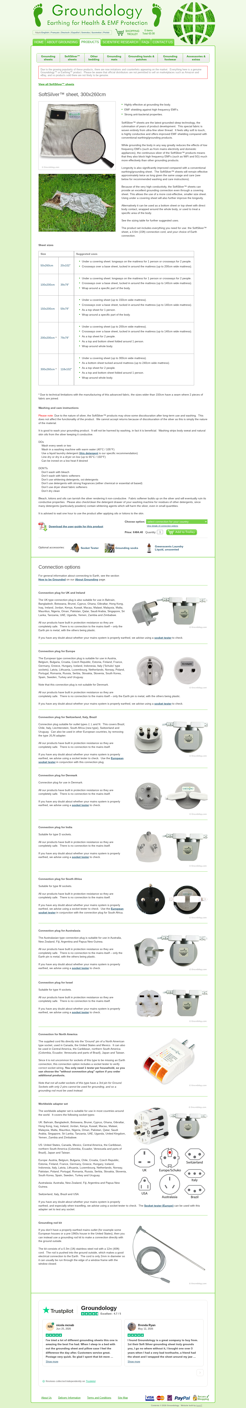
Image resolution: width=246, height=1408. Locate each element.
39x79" (65, 284)
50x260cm (47, 265)
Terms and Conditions (99, 1397)
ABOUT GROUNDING (62, 42)
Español (75, 32)
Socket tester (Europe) (159, 1205)
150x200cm (48, 308)
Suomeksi (96, 32)
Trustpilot (91, 1381)
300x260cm (48, 369)
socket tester (162, 637)
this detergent (89, 453)
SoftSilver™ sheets (72, 58)
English (45, 32)
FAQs (145, 42)
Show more (52, 1361)
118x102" (66, 369)
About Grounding (86, 579)
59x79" (65, 308)
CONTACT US (163, 42)
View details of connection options (162, 526)
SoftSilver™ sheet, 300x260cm (72, 94)
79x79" (65, 337)
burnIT (199, 1405)
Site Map (123, 1397)
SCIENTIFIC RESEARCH (120, 42)
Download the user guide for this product (76, 526)
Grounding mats (114, 58)
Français (55, 32)
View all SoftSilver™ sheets (56, 84)
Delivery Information (69, 1397)
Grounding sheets (48, 58)
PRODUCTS (90, 42)
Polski (106, 32)
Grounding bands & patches (141, 58)
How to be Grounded (52, 579)
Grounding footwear (170, 58)
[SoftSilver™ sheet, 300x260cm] (79, 135)
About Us (46, 1397)
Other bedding (93, 58)
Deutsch (65, 32)
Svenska (85, 32)
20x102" (66, 265)
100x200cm (48, 284)
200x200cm (48, 337)
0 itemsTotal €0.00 (148, 32)
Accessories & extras (196, 58)
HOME (39, 42)
